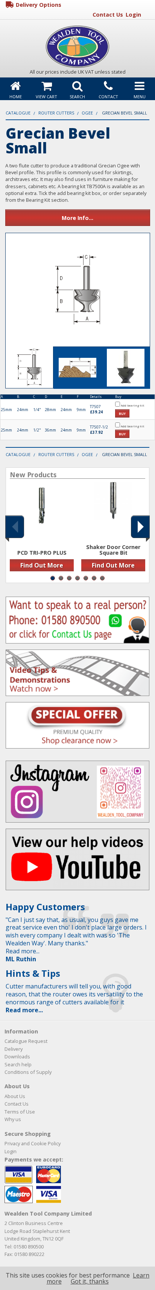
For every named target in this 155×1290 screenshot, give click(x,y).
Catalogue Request (26, 1041)
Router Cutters (56, 113)
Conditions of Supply (28, 1072)
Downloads (17, 1056)
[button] (14, 526)
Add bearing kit (132, 405)
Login (133, 14)
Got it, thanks (90, 1281)
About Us (15, 1096)
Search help (18, 1064)
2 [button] (61, 578)
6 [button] (94, 578)
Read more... (24, 1010)
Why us (13, 1119)
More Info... (77, 217)
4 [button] (77, 578)
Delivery (14, 1049)
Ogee (87, 113)
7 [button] (102, 578)
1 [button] (52, 578)
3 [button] (69, 578)
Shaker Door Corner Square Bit (113, 549)
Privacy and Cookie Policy (33, 1143)
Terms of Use (20, 1111)
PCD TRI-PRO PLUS (42, 552)
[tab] (29, 367)
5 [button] (86, 578)
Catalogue (18, 113)
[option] (42, 529)
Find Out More (41, 565)
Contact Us (108, 14)
